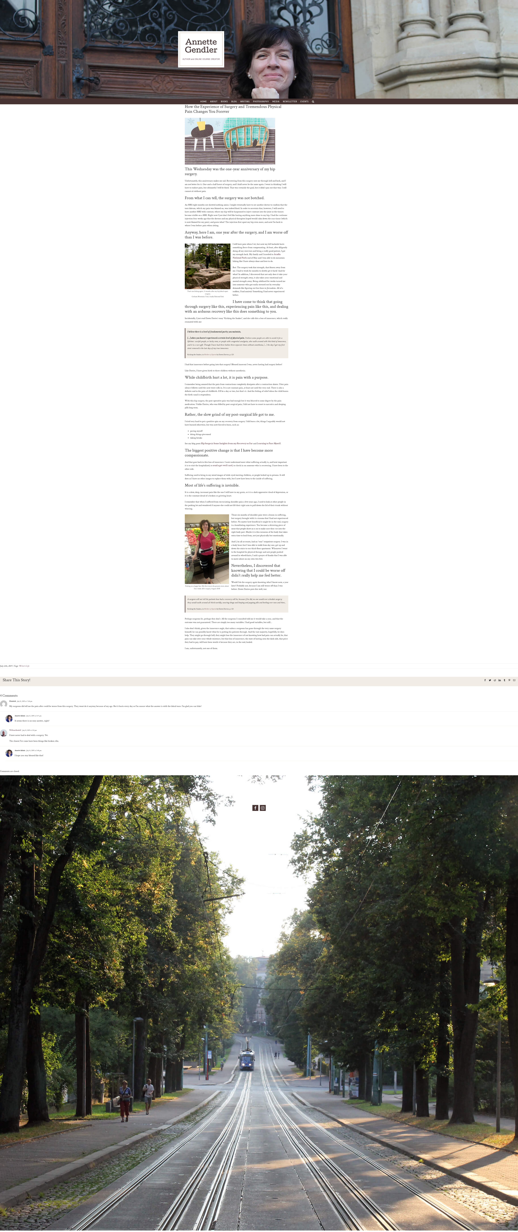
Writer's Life (24, 666)
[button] (313, 101)
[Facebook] (255, 808)
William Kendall (15, 730)
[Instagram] (263, 808)
